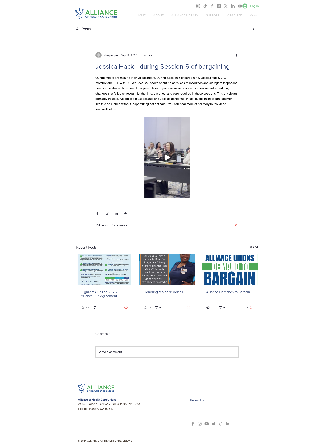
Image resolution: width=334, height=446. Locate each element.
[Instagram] (198, 6)
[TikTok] (205, 6)
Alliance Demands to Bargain (228, 292)
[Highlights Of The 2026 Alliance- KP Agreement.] (104, 269)
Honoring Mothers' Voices (163, 292)
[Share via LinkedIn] (116, 213)
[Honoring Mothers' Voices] (167, 269)
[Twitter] (213, 423)
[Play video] (167, 157)
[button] (253, 28)
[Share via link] (126, 213)
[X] (225, 6)
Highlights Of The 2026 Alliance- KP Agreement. (99, 294)
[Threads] (219, 6)
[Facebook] (212, 6)
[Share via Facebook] (97, 213)
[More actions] (236, 55)
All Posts (83, 29)
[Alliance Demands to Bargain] (230, 269)
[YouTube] (239, 6)
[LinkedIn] (232, 6)
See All (253, 246)
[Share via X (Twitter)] (107, 213)
